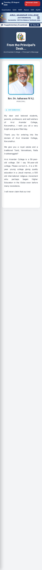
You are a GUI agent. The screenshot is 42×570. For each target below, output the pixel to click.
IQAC (15, 10)
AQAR (38, 10)
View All (36, 25)
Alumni (26, 10)
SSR (32, 10)
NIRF (20, 10)
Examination (6, 10)
